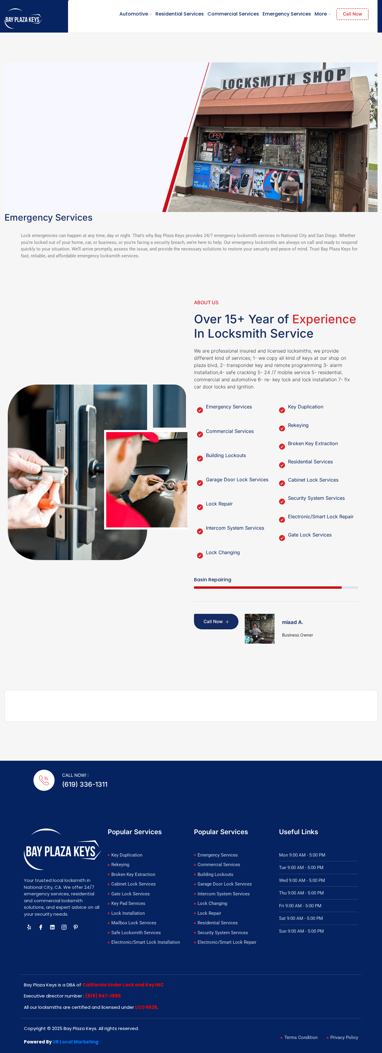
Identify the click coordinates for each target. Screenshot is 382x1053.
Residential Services (179, 13)
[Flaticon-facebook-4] (41, 927)
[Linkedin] (52, 927)
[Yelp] (29, 927)
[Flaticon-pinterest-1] (75, 927)
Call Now (352, 14)
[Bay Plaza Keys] (23, 18)
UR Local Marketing (75, 1042)
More (321, 13)
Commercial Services (233, 13)
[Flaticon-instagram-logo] (64, 927)
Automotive (133, 13)
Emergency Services (287, 13)
